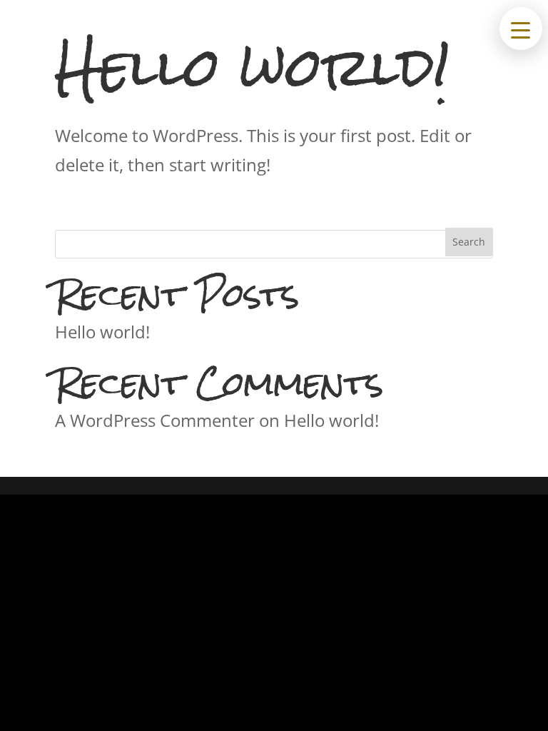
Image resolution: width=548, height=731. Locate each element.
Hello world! (102, 331)
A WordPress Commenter (155, 420)
